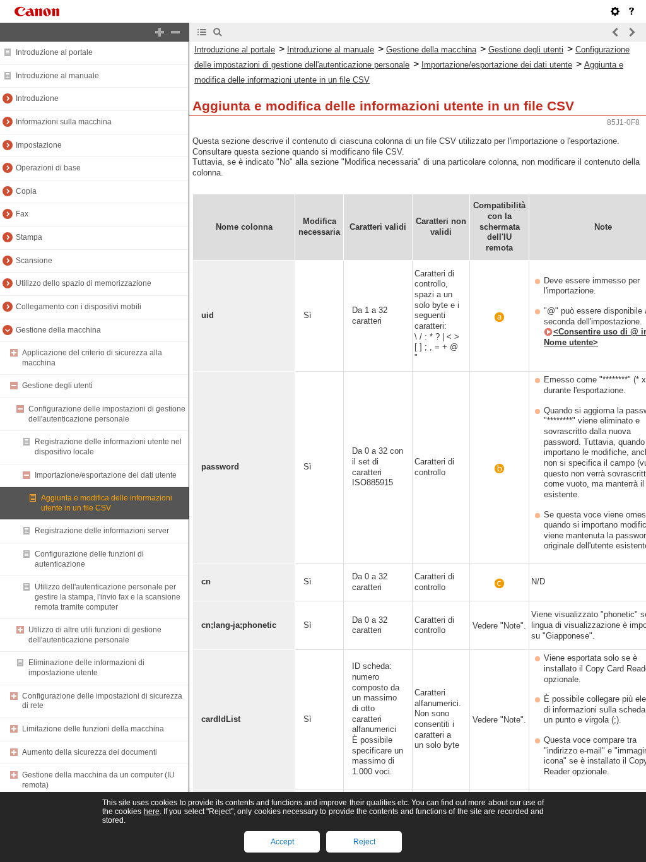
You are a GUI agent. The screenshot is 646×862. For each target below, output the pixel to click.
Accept (282, 841)
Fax (22, 214)
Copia (26, 191)
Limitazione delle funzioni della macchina (93, 728)
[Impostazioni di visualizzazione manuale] (615, 11)
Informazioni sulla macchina (64, 121)
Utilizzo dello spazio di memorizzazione (83, 283)
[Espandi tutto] (160, 32)
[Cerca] (218, 32)
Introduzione (37, 98)
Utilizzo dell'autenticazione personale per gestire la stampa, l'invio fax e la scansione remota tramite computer (107, 596)
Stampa (29, 237)
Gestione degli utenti (57, 385)
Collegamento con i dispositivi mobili (78, 306)
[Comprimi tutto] (175, 32)
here (152, 811)
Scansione (34, 260)
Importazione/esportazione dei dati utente (106, 475)
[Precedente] (616, 32)
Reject (364, 841)
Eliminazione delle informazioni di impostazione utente (86, 667)
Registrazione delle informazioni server (102, 530)
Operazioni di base (48, 167)
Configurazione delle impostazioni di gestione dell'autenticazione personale (106, 413)
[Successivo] (631, 32)
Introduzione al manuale (57, 75)
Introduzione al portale (54, 52)
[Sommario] (202, 32)
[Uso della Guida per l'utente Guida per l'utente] (631, 11)
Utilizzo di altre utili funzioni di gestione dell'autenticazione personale (95, 634)
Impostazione (39, 145)
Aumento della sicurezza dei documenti (89, 752)
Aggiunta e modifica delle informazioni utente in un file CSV (106, 502)
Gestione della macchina (58, 330)
